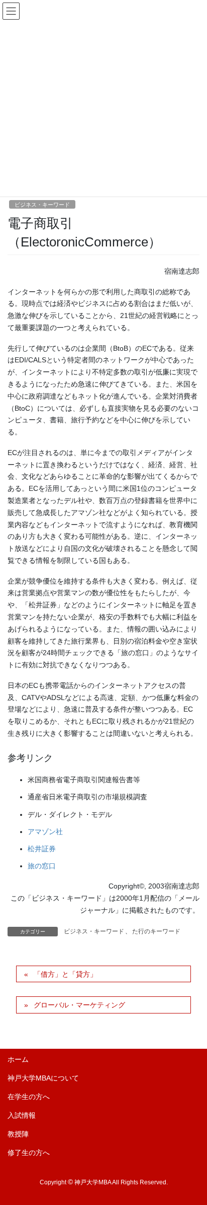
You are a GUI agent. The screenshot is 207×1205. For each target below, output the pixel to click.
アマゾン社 (45, 832)
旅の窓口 (42, 866)
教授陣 (18, 1134)
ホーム (18, 1059)
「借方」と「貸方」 (65, 974)
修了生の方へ (29, 1153)
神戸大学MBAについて (43, 1078)
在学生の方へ (29, 1097)
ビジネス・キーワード (42, 205)
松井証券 (42, 849)
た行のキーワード (156, 931)
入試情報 (22, 1115)
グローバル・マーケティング (79, 1005)
